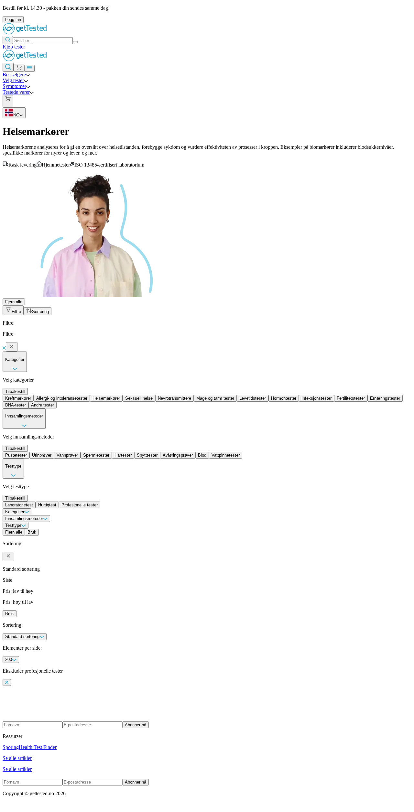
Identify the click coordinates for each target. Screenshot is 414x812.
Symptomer (14, 86)
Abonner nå (135, 724)
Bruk (31, 532)
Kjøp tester (14, 46)
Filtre (16, 311)
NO (16, 115)
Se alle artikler (17, 758)
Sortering (40, 311)
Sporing (11, 747)
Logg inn (13, 19)
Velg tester (13, 80)
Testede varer (16, 92)
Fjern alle (13, 301)
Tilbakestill (15, 391)
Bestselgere (14, 74)
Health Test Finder (38, 747)
